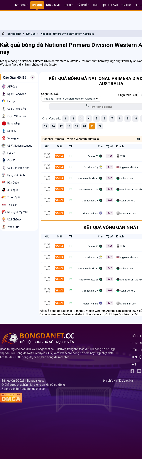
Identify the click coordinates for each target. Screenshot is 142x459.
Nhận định (53, 5)
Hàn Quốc (13, 182)
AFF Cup (12, 86)
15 (45, 126)
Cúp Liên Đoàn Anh (18, 167)
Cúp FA (11, 160)
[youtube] (139, 372)
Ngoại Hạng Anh (16, 94)
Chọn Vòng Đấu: (51, 118)
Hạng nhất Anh (16, 175)
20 (84, 126)
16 (53, 126)
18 (68, 126)
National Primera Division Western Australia (67, 33)
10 (135, 118)
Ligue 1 (11, 153)
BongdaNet (14, 33)
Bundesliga (13, 123)
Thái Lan (12, 204)
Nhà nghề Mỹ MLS (17, 212)
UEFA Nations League (19, 145)
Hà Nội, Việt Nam (124, 380)
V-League (13, 138)
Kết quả (37, 5)
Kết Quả (31, 33)
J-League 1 (14, 190)
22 (99, 126)
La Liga (11, 101)
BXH (95, 5)
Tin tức (126, 5)
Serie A (11, 130)
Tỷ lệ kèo (83, 5)
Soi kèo (69, 5)
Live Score (21, 5)
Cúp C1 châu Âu (16, 108)
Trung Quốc (14, 197)
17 (61, 126)
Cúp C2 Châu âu (16, 116)
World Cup (13, 226)
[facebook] (132, 372)
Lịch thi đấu (110, 5)
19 (76, 126)
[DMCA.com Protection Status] (50, 398)
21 (92, 126)
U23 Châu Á (14, 219)
